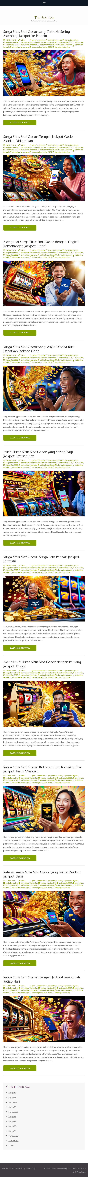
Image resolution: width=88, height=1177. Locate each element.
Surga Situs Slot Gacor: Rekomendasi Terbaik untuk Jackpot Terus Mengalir (42, 769)
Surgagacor (13, 1136)
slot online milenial (47, 45)
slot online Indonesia (29, 45)
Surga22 (12, 1131)
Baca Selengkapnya (20, 122)
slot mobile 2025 (65, 42)
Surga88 (12, 1092)
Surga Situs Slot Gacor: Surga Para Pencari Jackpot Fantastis (41, 559)
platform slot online (48, 42)
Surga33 (12, 1107)
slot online (79, 42)
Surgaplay (12, 1102)
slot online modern (64, 45)
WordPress (81, 1172)
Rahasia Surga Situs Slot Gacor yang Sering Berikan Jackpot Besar (41, 874)
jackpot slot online (55, 40)
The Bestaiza (44, 18)
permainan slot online (29, 42)
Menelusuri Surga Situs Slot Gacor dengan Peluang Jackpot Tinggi (42, 664)
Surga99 (12, 1121)
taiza (23, 40)
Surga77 (12, 1116)
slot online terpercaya (20, 47)
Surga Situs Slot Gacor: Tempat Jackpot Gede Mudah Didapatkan (38, 139)
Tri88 (10, 1145)
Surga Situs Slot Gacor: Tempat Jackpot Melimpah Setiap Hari (41, 979)
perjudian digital (71, 40)
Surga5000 (13, 1112)
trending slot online (62, 47)
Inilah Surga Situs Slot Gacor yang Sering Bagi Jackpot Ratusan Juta (38, 454)
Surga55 (12, 1126)
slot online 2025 (12, 45)
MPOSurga (13, 1140)
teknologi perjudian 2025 (42, 47)
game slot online (38, 40)
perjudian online (12, 42)
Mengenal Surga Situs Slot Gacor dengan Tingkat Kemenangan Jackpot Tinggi (41, 244)
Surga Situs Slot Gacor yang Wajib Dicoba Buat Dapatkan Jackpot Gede (39, 349)
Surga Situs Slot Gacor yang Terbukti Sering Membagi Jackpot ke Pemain (36, 33)
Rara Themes (72, 1168)
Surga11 (12, 1097)
